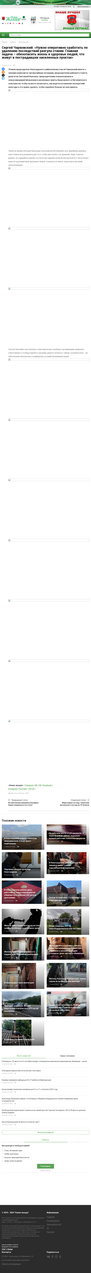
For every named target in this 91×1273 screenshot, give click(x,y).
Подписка (50, 1232)
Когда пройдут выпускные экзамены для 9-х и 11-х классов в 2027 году (30, 1089)
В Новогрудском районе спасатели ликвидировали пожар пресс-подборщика (20, 841)
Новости (13, 42)
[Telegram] (3, 78)
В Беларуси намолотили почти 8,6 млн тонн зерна (21, 1071)
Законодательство (54, 1224)
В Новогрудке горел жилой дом (19, 983)
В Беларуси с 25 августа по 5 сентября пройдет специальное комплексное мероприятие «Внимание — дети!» (44, 1061)
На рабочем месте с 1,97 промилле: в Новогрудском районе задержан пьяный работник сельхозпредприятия (67, 835)
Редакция (51, 1217)
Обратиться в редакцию (11, 1264)
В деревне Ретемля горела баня (19, 1039)
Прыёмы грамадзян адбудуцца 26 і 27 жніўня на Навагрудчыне (26, 1080)
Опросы (45, 1140)
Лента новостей (24, 1056)
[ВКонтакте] (3, 69)
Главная (4, 42)
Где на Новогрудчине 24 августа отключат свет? (21, 1122)
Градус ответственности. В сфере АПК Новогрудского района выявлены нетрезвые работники (67, 1007)
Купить (45, 20)
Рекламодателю (53, 1221)
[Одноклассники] (3, 72)
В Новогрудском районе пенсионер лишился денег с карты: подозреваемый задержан (65, 865)
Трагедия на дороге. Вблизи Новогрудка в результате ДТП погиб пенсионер (21, 1008)
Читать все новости (45, 1132)
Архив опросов (46, 1170)
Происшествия (23, 42)
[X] (3, 75)
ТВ (48, 1228)
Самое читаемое (67, 1056)
